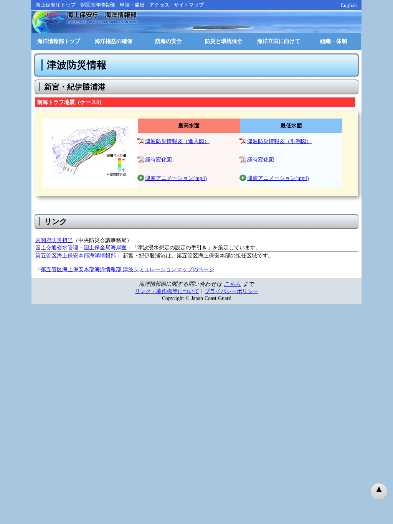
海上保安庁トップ (56, 5)
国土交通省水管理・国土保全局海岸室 (81, 247)
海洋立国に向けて (278, 41)
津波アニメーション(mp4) (176, 178)
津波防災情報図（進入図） (177, 141)
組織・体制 (333, 41)
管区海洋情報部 (97, 5)
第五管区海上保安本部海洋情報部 (75, 255)
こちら (232, 284)
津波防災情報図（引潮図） (279, 141)
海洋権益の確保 (113, 41)
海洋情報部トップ (58, 41)
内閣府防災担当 (54, 240)
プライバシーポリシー (231, 291)
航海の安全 (168, 41)
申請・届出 (132, 5)
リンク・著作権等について (167, 291)
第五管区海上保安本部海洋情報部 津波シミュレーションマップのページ (127, 269)
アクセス (159, 5)
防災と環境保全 (224, 41)
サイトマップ (189, 5)
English (349, 5)
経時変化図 (158, 160)
